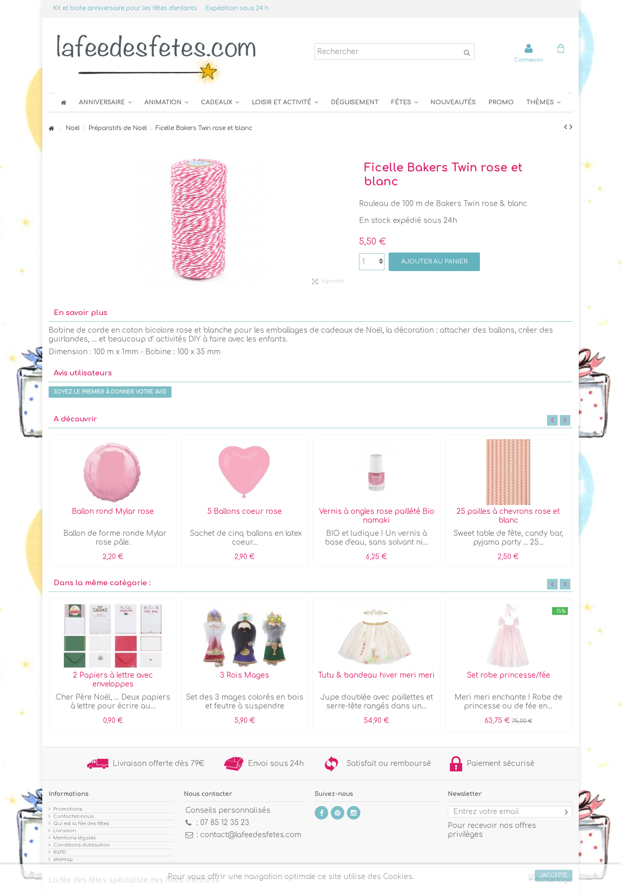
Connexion (528, 59)
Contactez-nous (73, 816)
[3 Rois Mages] (244, 636)
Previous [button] (552, 420)
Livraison (64, 831)
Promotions (67, 809)
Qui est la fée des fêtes (81, 823)
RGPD (59, 852)
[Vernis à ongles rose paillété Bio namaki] (376, 472)
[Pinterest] (337, 813)
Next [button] (565, 420)
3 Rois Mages (244, 675)
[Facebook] (321, 813)
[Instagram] (353, 813)
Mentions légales (74, 838)
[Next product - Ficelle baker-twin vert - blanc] (570, 127)
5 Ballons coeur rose (244, 512)
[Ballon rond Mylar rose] (112, 472)
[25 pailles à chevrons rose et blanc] (508, 472)
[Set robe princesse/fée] (508, 636)
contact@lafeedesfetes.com (250, 835)
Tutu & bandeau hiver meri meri (376, 675)
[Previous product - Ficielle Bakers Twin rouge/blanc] (565, 127)
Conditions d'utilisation (81, 845)
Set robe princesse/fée (508, 675)
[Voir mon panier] (561, 50)
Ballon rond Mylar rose (113, 512)
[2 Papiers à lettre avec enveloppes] (112, 636)
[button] (404, 102)
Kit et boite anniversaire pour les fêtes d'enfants (125, 8)
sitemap (63, 859)
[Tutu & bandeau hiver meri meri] (376, 636)
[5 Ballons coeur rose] (244, 472)
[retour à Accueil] (51, 129)
